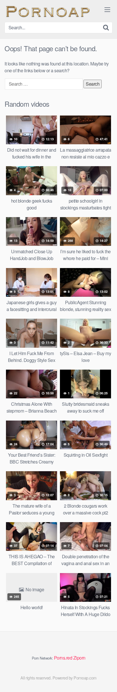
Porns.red (63, 657)
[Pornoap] (47, 11)
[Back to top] (107, 679)
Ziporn (79, 657)
